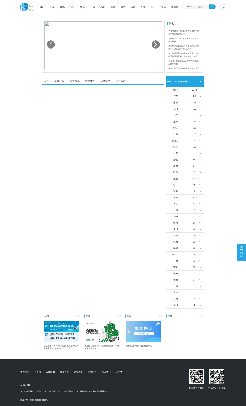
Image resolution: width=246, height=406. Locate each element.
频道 (52, 7)
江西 (175, 242)
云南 (175, 286)
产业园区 (120, 81)
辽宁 (175, 185)
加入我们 (106, 372)
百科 (153, 7)
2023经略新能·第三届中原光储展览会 (92, 391)
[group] (103, 45)
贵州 (175, 229)
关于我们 (120, 372)
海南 (175, 223)
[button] (156, 44)
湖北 (175, 160)
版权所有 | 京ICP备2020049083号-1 (34, 400)
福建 (175, 248)
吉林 (175, 204)
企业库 (174, 7)
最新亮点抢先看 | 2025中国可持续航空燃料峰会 (183, 62)
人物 (102, 7)
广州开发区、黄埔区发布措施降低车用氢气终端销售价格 (183, 32)
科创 (92, 7)
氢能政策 (59, 81)
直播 (113, 7)
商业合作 (92, 372)
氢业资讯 (75, 81)
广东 (175, 96)
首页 (42, 7)
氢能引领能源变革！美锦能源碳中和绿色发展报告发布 (102, 347)
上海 (175, 122)
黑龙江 (175, 254)
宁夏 (175, 267)
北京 (175, 115)
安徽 (175, 191)
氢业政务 (90, 81)
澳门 (175, 305)
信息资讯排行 (181, 81)
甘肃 (175, 235)
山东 (175, 103)
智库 (133, 7)
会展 (82, 7)
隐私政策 (78, 372)
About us (50, 372)
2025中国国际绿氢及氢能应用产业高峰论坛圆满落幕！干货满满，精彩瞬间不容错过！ (183, 55)
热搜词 (37, 372)
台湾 (175, 292)
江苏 (175, 147)
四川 (175, 109)
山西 (175, 166)
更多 (78, 316)
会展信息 (105, 81)
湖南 (175, 216)
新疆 (175, 210)
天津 (175, 197)
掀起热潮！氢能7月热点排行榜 (139, 346)
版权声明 (64, 372)
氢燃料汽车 (68, 391)
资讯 (62, 7)
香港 (175, 273)
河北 (175, 153)
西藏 (175, 299)
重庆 (175, 179)
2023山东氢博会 (27, 391)
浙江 (175, 128)
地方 (72, 7)
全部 (46, 81)
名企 (163, 7)
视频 (123, 7)
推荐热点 (24, 372)
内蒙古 (175, 141)
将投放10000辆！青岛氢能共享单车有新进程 (183, 40)
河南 (175, 134)
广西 (175, 261)
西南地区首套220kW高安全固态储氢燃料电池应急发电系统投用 (183, 47)
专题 (143, 7)
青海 (175, 280)
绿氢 (39, 391)
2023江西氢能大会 (52, 391)
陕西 (175, 172)
